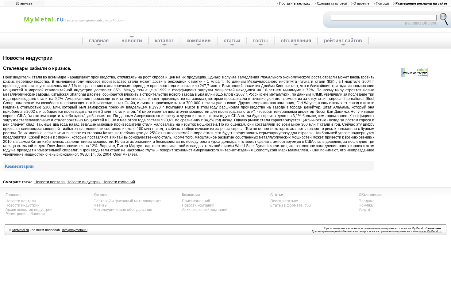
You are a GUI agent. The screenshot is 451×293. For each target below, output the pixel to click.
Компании (191, 195)
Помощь (382, 3)
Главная (13, 195)
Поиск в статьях (284, 201)
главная (99, 40)
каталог (164, 40)
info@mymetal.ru (74, 230)
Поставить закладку (294, 3)
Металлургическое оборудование (123, 209)
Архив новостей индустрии (29, 209)
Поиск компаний (196, 201)
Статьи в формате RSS (290, 205)
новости (131, 40)
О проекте (361, 3)
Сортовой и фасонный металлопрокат (127, 201)
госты (260, 40)
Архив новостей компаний (204, 209)
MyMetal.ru (20, 230)
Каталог (101, 195)
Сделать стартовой (332, 3)
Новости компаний (118, 182)
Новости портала (49, 182)
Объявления (370, 195)
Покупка (366, 205)
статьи (232, 40)
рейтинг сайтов (343, 40)
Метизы (100, 205)
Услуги (364, 209)
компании (199, 40)
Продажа (367, 201)
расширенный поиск (421, 23)
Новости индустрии (84, 182)
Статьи (276, 195)
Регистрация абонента (25, 214)
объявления (296, 40)
